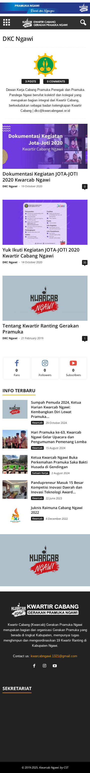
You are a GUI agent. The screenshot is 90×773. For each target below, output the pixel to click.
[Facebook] (35, 666)
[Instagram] (45, 666)
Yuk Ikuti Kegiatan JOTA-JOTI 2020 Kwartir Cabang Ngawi (41, 253)
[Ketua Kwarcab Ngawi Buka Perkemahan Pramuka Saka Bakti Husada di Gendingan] (15, 464)
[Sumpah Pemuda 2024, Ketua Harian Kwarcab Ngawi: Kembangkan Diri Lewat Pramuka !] (15, 409)
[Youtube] (55, 666)
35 (84, 262)
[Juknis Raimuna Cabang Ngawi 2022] (15, 514)
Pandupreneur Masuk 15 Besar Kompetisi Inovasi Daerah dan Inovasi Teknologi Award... (57, 487)
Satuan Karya (40, 473)
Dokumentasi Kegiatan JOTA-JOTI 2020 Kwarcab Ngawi (40, 177)
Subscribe (73, 361)
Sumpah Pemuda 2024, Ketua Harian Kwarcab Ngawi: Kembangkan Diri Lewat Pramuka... (56, 409)
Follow (45, 361)
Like (17, 361)
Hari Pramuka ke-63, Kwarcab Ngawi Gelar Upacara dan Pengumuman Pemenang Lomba (58, 437)
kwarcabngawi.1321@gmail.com (54, 656)
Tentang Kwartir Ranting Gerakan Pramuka (40, 328)
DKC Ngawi (9, 186)
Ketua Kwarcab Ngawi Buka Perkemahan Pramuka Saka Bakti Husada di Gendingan (59, 462)
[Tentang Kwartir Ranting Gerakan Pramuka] (45, 298)
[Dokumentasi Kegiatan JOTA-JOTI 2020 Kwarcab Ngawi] (45, 146)
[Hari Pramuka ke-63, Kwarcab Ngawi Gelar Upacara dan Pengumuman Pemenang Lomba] (15, 439)
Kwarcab (37, 422)
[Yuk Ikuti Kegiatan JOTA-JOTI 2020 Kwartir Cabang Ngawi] (45, 222)
